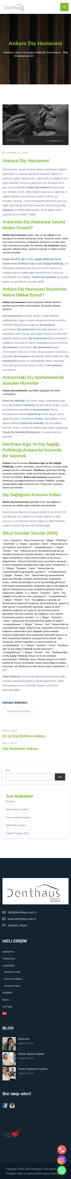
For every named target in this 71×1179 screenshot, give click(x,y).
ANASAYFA (8, 951)
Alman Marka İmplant (17, 809)
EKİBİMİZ (7, 992)
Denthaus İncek (12, 971)
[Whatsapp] (61, 1170)
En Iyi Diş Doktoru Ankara (23, 736)
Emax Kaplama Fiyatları (18, 817)
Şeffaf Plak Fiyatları (16, 825)
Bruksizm (10, 801)
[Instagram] (61, 1159)
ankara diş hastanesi (18, 711)
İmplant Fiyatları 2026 (17, 833)
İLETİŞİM (7, 1006)
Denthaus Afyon (12, 985)
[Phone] (61, 1149)
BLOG (5, 999)
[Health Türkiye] (13, 1133)
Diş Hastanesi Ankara (20, 748)
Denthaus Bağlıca (13, 978)
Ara (8, 770)
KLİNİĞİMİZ (8, 965)
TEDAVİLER (8, 958)
